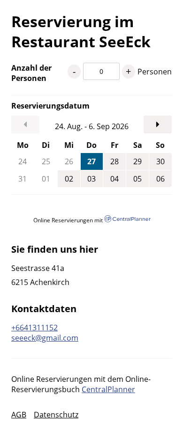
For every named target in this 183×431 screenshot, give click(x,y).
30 (160, 161)
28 (114, 161)
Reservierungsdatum (39, 106)
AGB (18, 414)
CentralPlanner (108, 389)
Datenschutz (56, 414)
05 (137, 179)
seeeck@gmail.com (44, 338)
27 (91, 161)
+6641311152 (34, 327)
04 (114, 179)
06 (160, 179)
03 (91, 179)
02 (69, 179)
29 (137, 161)
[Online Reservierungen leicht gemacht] (127, 220)
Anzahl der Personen (31, 73)
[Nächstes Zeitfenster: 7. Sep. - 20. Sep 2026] (158, 124)
